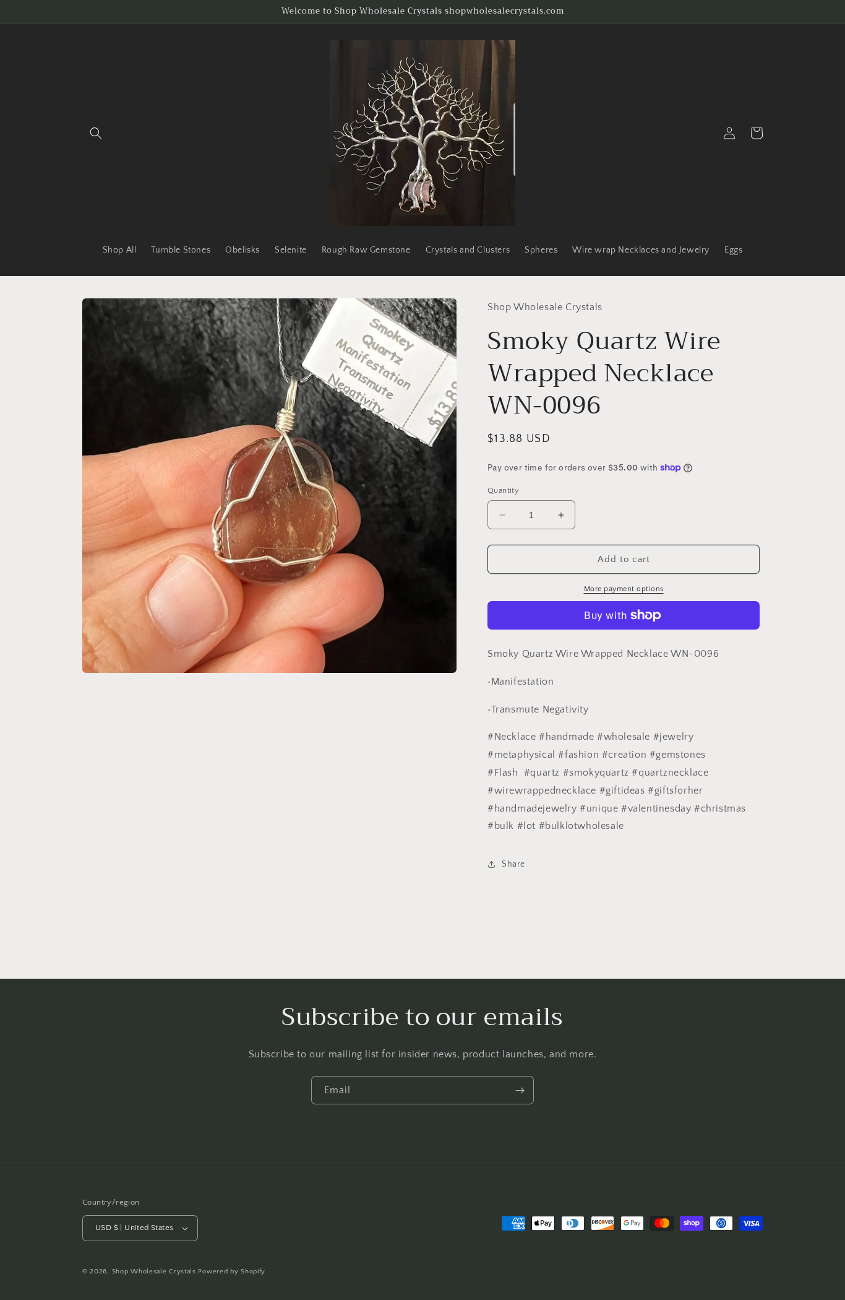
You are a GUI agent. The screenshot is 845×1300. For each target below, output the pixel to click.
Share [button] (513, 864)
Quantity (503, 490)
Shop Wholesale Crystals (154, 1271)
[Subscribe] (519, 1090)
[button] (95, 133)
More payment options (624, 589)
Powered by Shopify (231, 1271)
